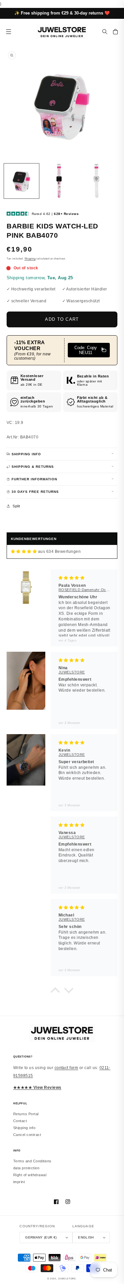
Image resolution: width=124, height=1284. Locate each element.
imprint (19, 1182)
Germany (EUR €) (41, 1237)
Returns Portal (26, 1114)
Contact (20, 1121)
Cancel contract (27, 1135)
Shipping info (24, 1128)
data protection (26, 1168)
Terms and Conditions (32, 1161)
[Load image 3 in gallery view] (97, 181)
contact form (66, 1067)
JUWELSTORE (67, 1278)
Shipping (29, 258)
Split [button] (16, 506)
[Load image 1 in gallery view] (21, 181)
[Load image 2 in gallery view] (59, 181)
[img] (24, 551)
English (86, 1237)
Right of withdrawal (29, 1175)
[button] (105, 31)
